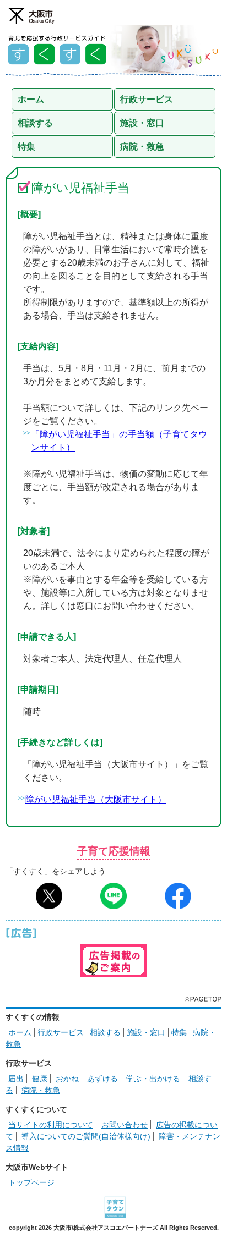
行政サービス (60, 1032)
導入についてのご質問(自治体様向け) (85, 1136)
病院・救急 (40, 1090)
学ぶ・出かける (153, 1078)
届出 (16, 1078)
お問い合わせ (124, 1124)
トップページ (31, 1182)
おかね (67, 1078)
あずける (102, 1078)
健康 (39, 1078)
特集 (179, 1032)
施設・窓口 (146, 1032)
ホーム (19, 1032)
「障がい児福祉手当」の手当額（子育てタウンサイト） (119, 441)
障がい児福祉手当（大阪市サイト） (95, 799)
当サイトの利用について (50, 1124)
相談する (105, 1032)
